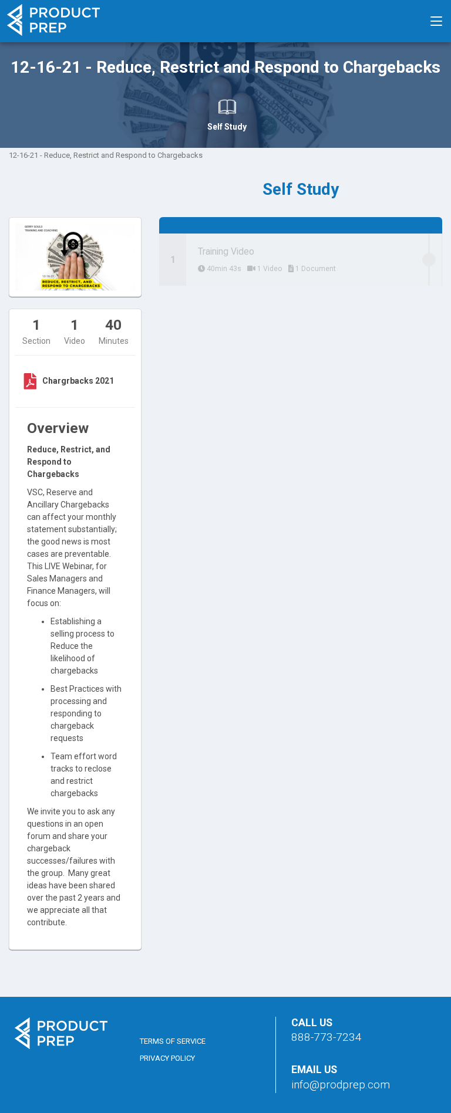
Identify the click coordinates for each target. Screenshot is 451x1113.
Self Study (227, 126)
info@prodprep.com (340, 1084)
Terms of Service (173, 1041)
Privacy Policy (167, 1058)
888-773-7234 (326, 1037)
